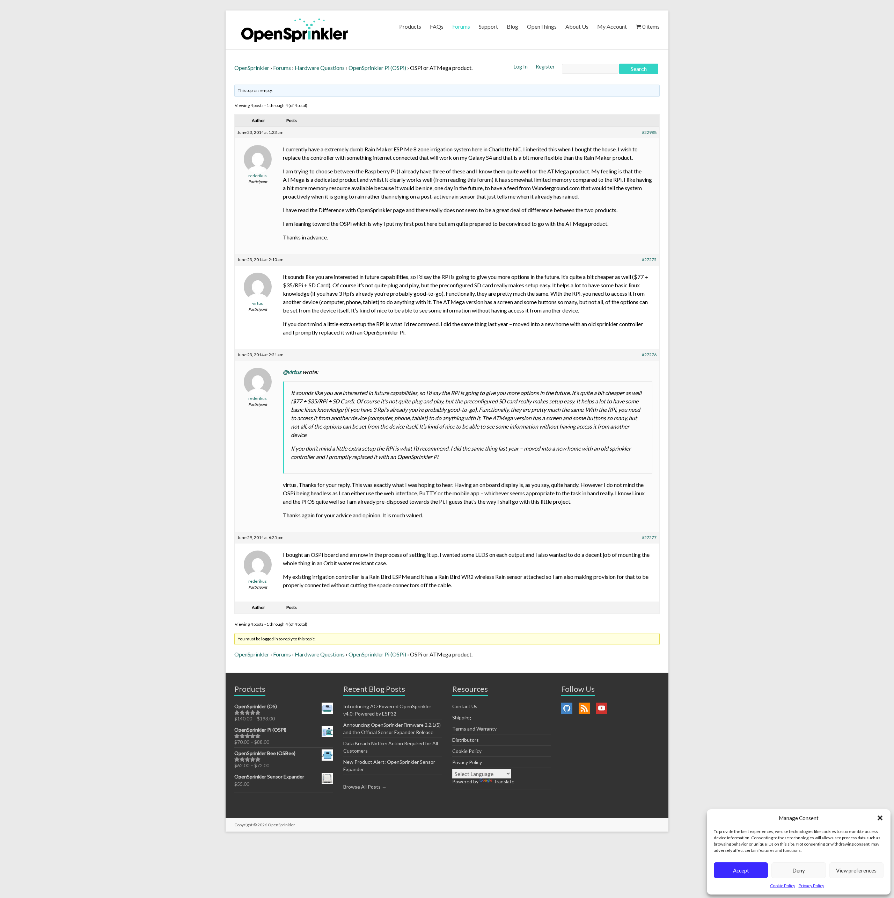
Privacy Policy (811, 885)
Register (545, 67)
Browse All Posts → (365, 787)
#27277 (649, 537)
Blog (512, 26)
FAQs (437, 26)
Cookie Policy (782, 885)
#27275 (649, 259)
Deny (798, 870)
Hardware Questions (320, 67)
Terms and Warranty (474, 729)
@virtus (292, 371)
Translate (503, 781)
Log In (521, 67)
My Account (612, 26)
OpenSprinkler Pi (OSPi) (377, 67)
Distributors (465, 740)
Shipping (461, 717)
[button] (880, 817)
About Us (576, 26)
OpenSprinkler (251, 67)
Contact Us (464, 706)
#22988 (649, 132)
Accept (741, 870)
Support (488, 26)
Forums (461, 26)
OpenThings (542, 26)
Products (410, 26)
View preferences (856, 870)
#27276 (649, 354)
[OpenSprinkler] (294, 30)
